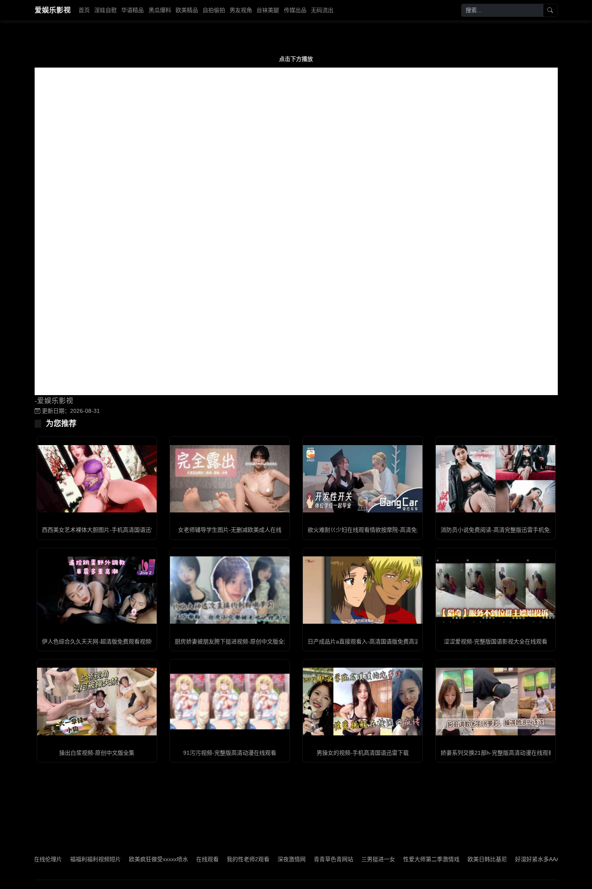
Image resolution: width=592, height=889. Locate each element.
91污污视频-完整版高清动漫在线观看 (229, 753)
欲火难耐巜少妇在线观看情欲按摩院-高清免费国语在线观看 (382, 530)
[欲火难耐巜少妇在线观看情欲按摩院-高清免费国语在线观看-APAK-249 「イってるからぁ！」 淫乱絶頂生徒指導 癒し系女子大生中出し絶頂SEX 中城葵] (362, 478)
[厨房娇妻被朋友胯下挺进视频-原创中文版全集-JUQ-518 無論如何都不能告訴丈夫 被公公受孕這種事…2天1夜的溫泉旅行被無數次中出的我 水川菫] (230, 590)
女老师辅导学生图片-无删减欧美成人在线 (230, 530)
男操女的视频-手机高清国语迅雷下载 (363, 753)
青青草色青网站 (309, 859)
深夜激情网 (267, 859)
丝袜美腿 (268, 10)
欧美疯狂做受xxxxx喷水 (134, 859)
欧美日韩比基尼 (463, 859)
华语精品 (132, 10)
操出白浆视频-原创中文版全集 (97, 753)
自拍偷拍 (214, 10)
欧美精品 (187, 10)
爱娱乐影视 (53, 10)
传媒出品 (295, 10)
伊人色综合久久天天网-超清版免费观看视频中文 (102, 641)
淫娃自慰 (105, 10)
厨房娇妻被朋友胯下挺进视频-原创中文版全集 (232, 641)
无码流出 (322, 10)
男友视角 (241, 10)
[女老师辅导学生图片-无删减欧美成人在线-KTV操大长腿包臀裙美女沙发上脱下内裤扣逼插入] (230, 478)
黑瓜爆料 (160, 10)
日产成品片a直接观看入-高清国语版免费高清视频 (369, 641)
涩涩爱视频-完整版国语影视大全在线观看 (495, 641)
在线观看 (183, 859)
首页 (84, 10)
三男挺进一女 (354, 859)
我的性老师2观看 (224, 859)
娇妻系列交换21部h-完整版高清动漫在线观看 (497, 753)
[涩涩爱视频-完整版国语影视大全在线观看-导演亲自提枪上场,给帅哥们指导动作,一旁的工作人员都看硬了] (495, 590)
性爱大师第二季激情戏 (407, 859)
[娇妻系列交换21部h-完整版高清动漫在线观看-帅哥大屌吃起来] (495, 701)
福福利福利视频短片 (71, 859)
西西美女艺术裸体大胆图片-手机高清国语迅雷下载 (105, 530)
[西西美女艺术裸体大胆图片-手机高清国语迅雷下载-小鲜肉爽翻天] (97, 478)
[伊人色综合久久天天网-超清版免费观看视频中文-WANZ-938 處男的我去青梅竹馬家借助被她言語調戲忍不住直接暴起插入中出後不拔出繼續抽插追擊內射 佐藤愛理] (97, 590)
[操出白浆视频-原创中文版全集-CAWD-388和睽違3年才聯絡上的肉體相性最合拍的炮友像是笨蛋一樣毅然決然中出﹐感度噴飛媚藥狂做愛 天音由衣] (97, 701)
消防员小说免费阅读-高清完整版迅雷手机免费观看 (504, 530)
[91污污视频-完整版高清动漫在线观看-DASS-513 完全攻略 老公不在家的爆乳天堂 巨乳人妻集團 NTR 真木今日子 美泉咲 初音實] (230, 701)
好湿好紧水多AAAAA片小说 (525, 859)
